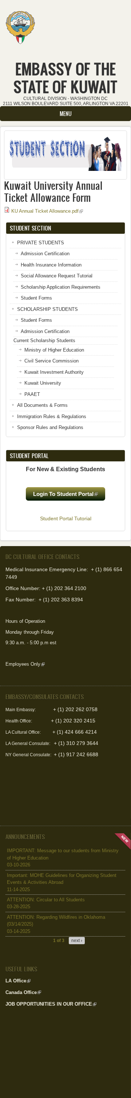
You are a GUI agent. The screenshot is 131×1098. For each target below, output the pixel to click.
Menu (66, 113)
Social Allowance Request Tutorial (56, 275)
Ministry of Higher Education (54, 350)
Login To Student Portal (69, 496)
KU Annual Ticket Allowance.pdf (47, 211)
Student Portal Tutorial (65, 518)
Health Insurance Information (51, 265)
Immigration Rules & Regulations (51, 416)
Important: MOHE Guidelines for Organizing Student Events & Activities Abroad (61, 882)
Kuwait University (42, 383)
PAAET (32, 394)
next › (76, 940)
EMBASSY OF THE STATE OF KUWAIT (65, 78)
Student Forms (36, 298)
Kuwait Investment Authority (54, 372)
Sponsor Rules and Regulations (50, 427)
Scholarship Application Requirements (60, 287)
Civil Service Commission (51, 361)
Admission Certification (45, 253)
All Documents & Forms (42, 405)
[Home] (20, 25)
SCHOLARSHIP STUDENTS (47, 309)
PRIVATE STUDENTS (40, 242)
